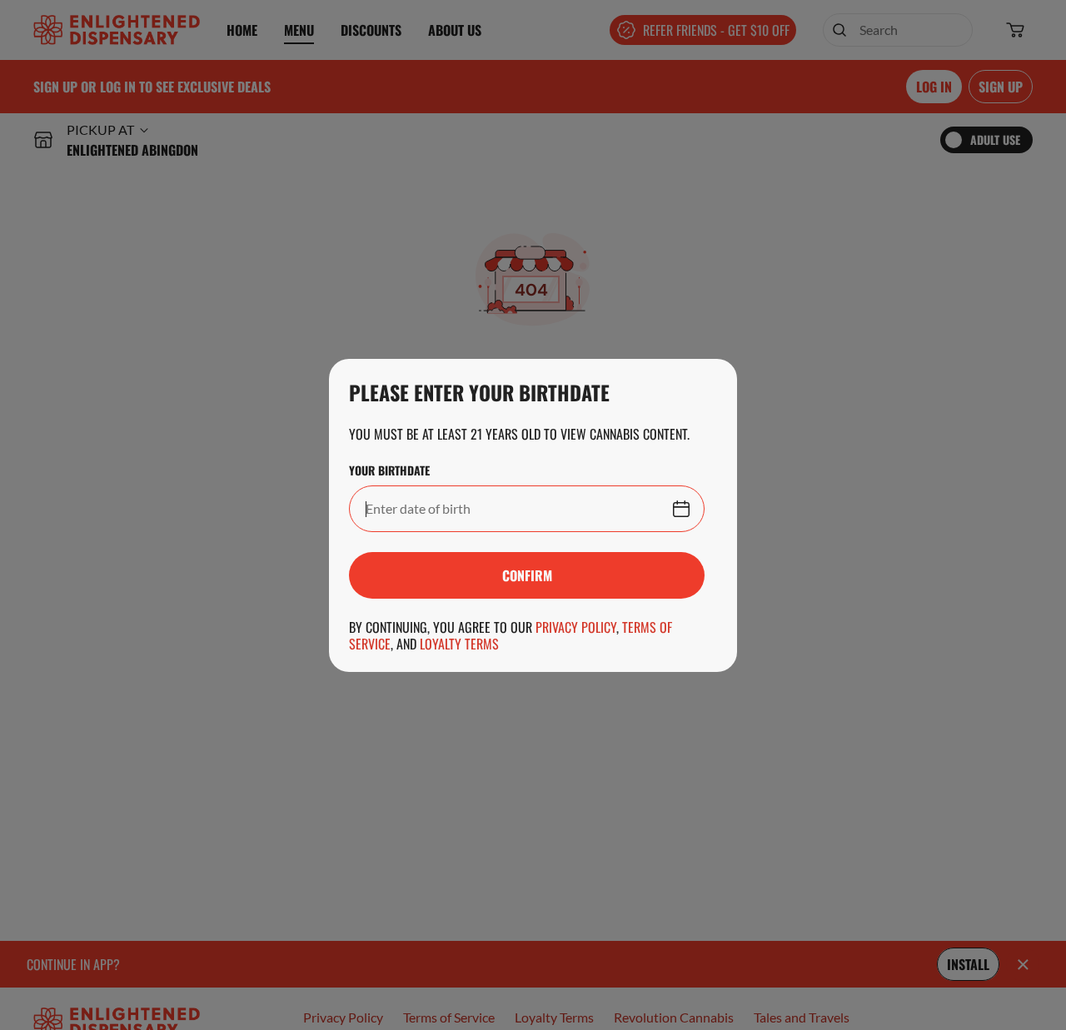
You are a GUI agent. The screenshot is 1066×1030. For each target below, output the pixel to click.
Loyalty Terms (459, 644)
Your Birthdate (389, 470)
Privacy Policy (575, 627)
